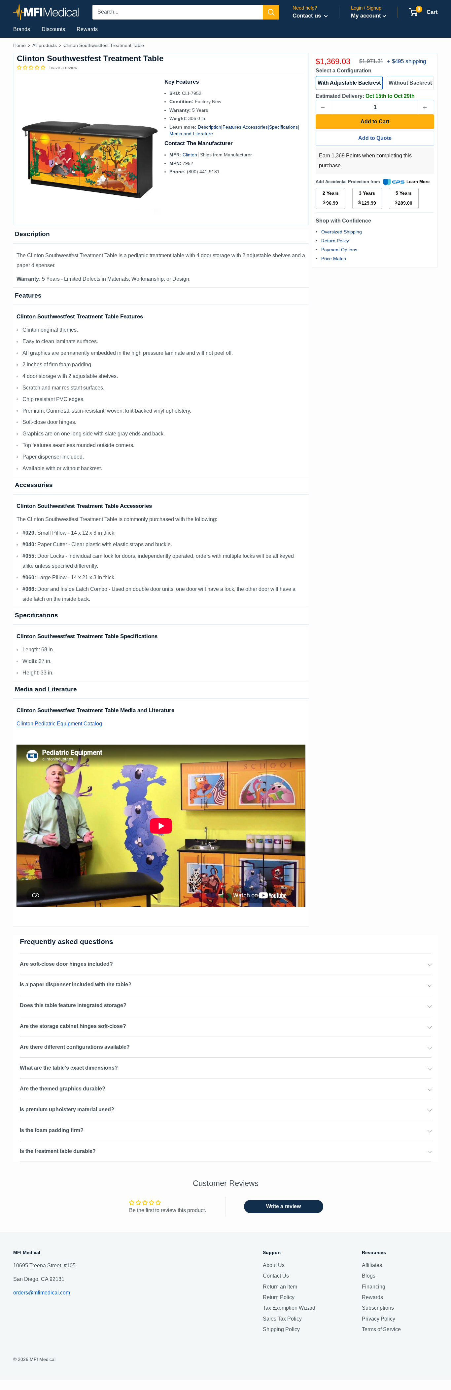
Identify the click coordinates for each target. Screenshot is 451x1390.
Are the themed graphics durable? (62, 1088)
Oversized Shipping (341, 232)
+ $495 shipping (406, 61)
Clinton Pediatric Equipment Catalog (59, 723)
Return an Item (280, 1286)
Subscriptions (378, 1308)
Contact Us (276, 1276)
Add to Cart (375, 122)
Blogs (368, 1276)
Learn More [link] (418, 181)
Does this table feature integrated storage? (73, 1005)
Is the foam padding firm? (52, 1130)
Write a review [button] (283, 1206)
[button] (32, 67)
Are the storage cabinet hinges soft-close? (73, 1026)
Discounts (53, 29)
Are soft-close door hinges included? (66, 964)
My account (366, 16)
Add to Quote (375, 138)
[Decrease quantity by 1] (324, 107)
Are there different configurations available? (75, 1047)
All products (44, 45)
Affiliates (372, 1265)
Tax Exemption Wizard (289, 1308)
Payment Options (339, 250)
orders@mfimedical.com (41, 1292)
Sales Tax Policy (282, 1319)
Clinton (190, 154)
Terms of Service (381, 1329)
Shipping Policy (281, 1329)
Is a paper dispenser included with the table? (75, 984)
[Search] (271, 12)
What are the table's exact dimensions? (69, 1068)
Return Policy (335, 241)
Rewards (87, 29)
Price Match (333, 259)
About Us (274, 1265)
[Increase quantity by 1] (426, 107)
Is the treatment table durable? (58, 1151)
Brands (21, 29)
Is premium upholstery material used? (67, 1109)
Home (19, 45)
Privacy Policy (378, 1319)
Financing (373, 1286)
